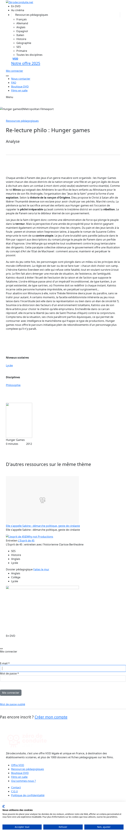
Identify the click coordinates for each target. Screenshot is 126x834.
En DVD (16, 6)
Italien (20, 35)
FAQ (13, 82)
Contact (16, 787)
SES (18, 47)
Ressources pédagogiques (31, 15)
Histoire (21, 39)
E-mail (5, 663)
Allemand (22, 23)
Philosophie (13, 385)
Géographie (23, 43)
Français (21, 19)
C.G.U (14, 791)
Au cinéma (17, 10)
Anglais (20, 27)
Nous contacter (20, 78)
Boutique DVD (20, 86)
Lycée (9, 365)
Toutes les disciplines (29, 55)
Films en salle (19, 90)
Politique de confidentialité (27, 795)
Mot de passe (9, 673)
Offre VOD (17, 765)
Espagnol (22, 31)
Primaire (21, 51)
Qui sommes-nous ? (23, 781)
